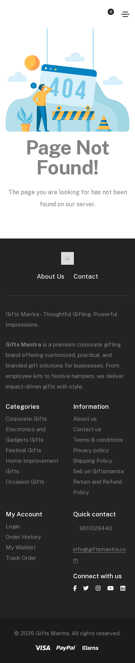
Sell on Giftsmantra (98, 471)
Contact (86, 276)
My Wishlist (21, 547)
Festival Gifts (23, 450)
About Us (50, 276)
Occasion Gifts (25, 481)
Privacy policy (91, 450)
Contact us (87, 429)
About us (85, 419)
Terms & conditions (98, 439)
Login (13, 526)
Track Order (21, 558)
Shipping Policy (92, 461)
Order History (23, 537)
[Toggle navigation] (125, 14)
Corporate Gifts (26, 419)
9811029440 (96, 528)
